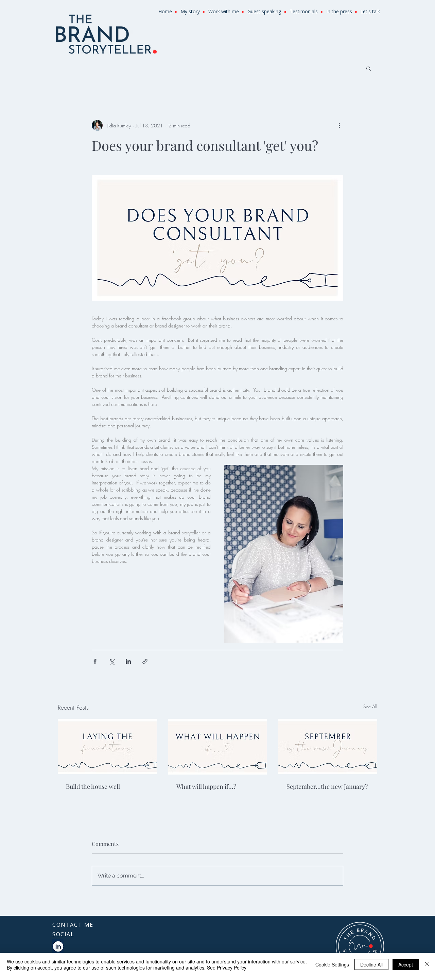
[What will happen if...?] (217, 747)
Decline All (371, 964)
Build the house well (93, 786)
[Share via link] (145, 661)
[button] (368, 68)
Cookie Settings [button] (332, 964)
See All (370, 706)
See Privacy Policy (226, 967)
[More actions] (339, 125)
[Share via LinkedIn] (128, 661)
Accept (405, 964)
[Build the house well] (107, 746)
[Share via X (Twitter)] (111, 661)
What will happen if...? (206, 786)
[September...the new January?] (327, 746)
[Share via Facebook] (95, 661)
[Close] (427, 964)
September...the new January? (327, 786)
